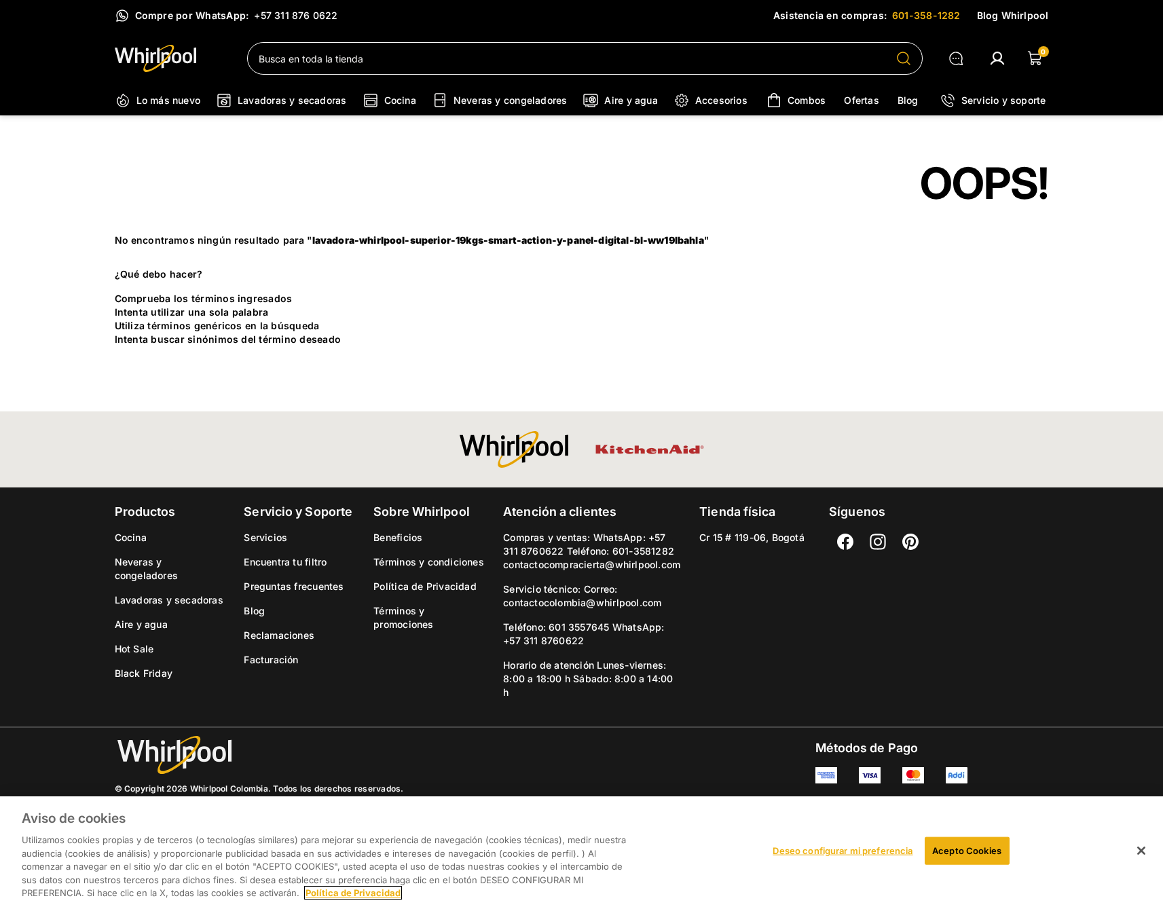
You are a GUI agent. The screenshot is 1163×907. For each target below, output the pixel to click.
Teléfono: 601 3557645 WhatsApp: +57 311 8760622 (583, 633)
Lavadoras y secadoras (169, 600)
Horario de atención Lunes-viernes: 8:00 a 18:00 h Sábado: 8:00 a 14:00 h (588, 678)
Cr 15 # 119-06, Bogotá (752, 537)
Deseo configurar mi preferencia (842, 850)
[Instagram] (878, 541)
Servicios (265, 537)
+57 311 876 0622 (295, 15)
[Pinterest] (910, 541)
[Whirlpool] (514, 449)
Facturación (271, 659)
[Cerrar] (1141, 851)
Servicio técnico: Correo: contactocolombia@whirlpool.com (582, 595)
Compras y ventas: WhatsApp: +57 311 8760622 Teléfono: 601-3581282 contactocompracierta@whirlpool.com (591, 551)
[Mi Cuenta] (997, 58)
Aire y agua (141, 624)
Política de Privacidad (425, 586)
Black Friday (144, 673)
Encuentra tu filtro (285, 562)
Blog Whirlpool (1013, 15)
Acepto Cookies (966, 850)
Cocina (131, 537)
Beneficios (397, 537)
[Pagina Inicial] (259, 755)
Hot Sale (134, 648)
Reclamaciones (279, 635)
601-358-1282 (926, 15)
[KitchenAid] (649, 449)
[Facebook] (845, 541)
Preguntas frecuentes (294, 586)
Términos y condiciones (428, 562)
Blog (254, 610)
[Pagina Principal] (170, 58)
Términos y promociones (403, 617)
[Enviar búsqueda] (903, 58)
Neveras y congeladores (147, 568)
